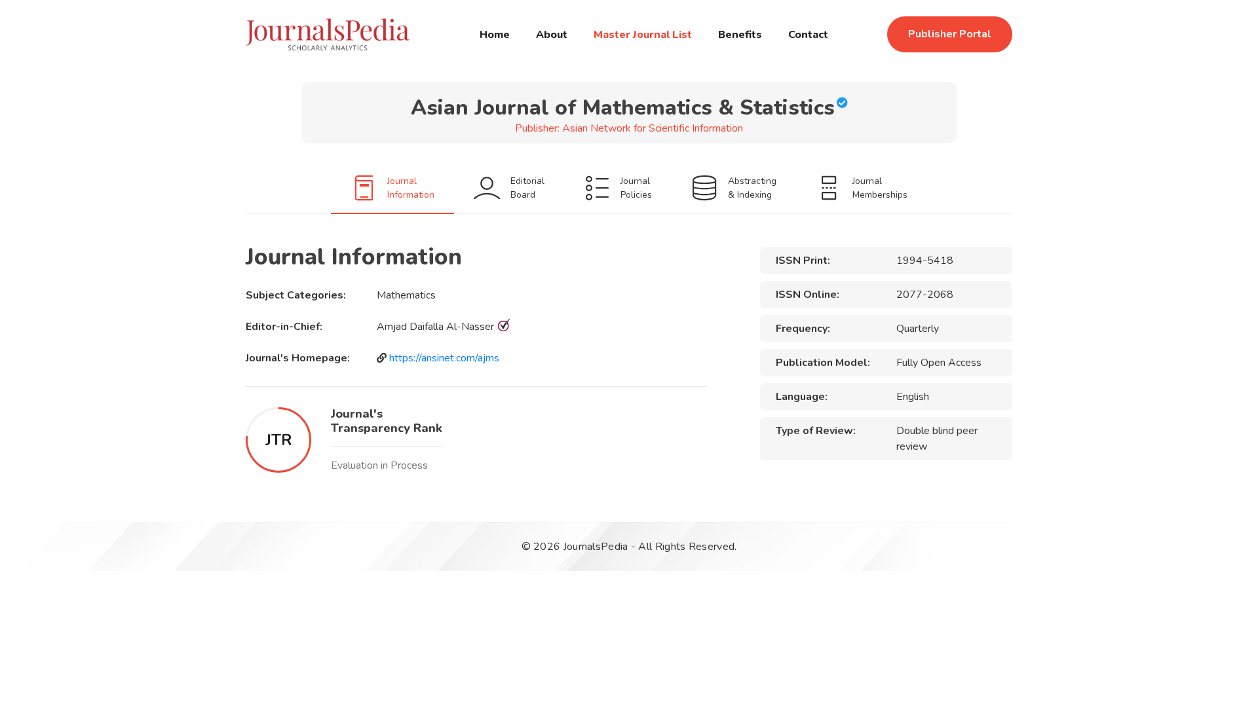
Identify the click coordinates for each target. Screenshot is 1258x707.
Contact (808, 34)
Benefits (740, 34)
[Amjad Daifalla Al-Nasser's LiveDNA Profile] (503, 327)
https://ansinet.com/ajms (444, 358)
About (551, 34)
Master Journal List (643, 34)
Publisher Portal (949, 34)
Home (495, 34)
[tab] (392, 188)
